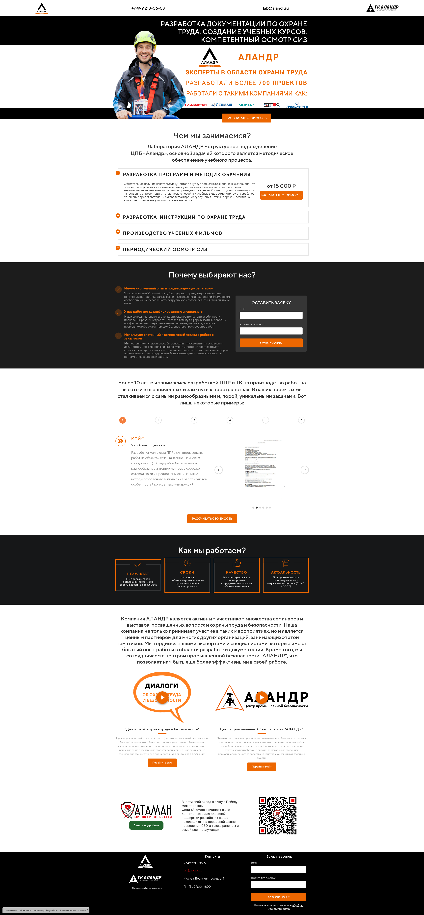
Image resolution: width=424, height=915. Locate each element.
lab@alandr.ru (193, 870)
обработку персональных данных (286, 906)
